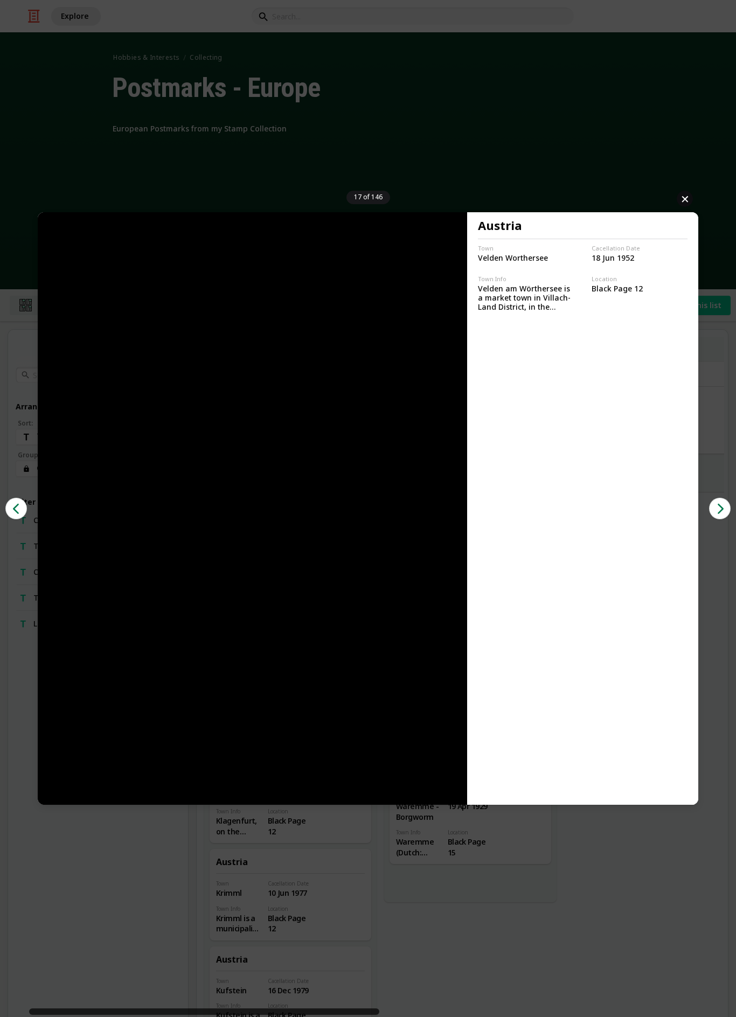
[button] (16, 508)
